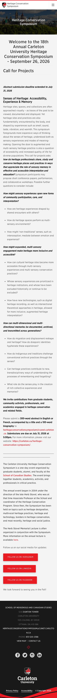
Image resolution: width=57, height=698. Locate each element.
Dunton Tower (30, 612)
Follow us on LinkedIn (19, 568)
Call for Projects (18, 70)
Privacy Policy (12, 690)
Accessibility (26, 690)
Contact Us (34, 641)
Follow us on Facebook (20, 580)
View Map (21, 641)
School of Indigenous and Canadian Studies (28, 607)
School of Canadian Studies (17, 475)
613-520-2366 (32, 637)
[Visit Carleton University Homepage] (27, 676)
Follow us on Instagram (20, 557)
